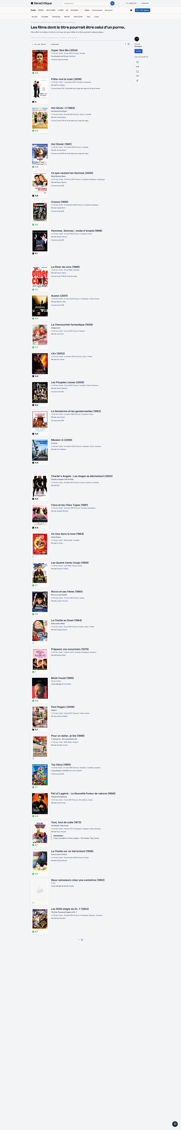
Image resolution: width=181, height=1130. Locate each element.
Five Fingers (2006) (62, 706)
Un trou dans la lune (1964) (67, 533)
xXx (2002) (58, 353)
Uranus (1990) (59, 201)
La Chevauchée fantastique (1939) (72, 324)
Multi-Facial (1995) (62, 678)
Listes (49, 22)
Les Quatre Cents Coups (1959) (70, 562)
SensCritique (35, 22)
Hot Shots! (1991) (61, 144)
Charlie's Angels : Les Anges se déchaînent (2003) (82, 476)
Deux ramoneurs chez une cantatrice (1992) (78, 880)
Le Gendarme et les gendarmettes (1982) (76, 411)
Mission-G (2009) (61, 439)
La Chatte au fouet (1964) (66, 620)
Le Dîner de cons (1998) (65, 266)
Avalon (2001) (59, 295)
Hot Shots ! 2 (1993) (63, 107)
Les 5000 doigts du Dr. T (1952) (70, 908)
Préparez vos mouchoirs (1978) (70, 649)
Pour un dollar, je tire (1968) (68, 735)
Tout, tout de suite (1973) (66, 822)
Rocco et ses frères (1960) (67, 591)
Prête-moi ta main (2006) (66, 79)
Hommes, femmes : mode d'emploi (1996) (76, 230)
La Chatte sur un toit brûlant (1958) (72, 851)
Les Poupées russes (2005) (67, 382)
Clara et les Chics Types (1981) (69, 504)
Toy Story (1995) (61, 764)
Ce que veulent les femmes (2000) (72, 173)
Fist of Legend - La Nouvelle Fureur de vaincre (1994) (83, 793)
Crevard (42, 22)
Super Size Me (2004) (64, 50)
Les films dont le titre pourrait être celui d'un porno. (64, 22)
